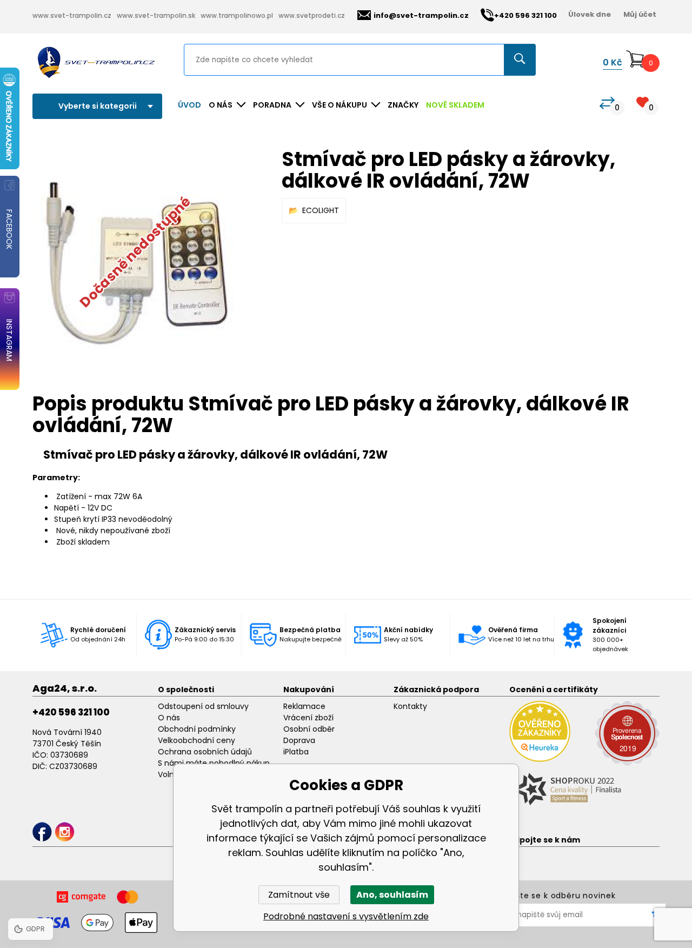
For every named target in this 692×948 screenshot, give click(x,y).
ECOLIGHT (320, 210)
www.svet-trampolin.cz (71, 15)
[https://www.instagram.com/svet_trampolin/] (65, 832)
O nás (169, 717)
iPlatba (296, 751)
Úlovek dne (589, 14)
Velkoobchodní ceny (196, 740)
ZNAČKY (403, 105)
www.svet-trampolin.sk (156, 15)
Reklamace (304, 706)
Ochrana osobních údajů (205, 751)
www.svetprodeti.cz (311, 15)
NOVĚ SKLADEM (455, 105)
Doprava (299, 740)
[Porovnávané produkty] (607, 103)
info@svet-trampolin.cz (421, 15)
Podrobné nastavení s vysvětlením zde (346, 916)
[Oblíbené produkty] (642, 102)
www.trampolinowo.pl (237, 15)
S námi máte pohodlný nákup (214, 763)
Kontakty (410, 706)
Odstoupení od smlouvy (203, 706)
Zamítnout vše (299, 895)
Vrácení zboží (308, 717)
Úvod (189, 105)
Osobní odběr (309, 729)
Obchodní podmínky (197, 729)
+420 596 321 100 (71, 712)
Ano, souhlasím (392, 895)
